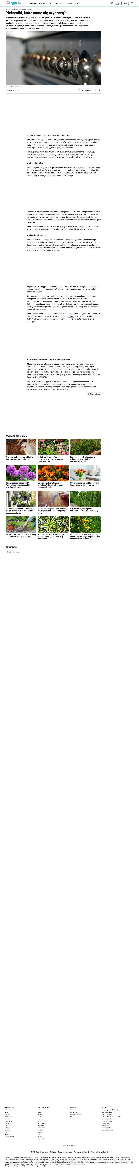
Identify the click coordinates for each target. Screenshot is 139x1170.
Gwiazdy (7, 1125)
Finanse (7, 1119)
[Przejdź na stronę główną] (8, 5)
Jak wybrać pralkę (107, 1114)
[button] (117, 3)
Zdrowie (7, 1128)
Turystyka (40, 1119)
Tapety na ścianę (107, 1123)
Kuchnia (59, 3)
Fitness (40, 1132)
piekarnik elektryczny (61, 167)
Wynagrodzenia (9, 1137)
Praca (6, 1132)
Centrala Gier (41, 1139)
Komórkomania (42, 1125)
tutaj (43, 1166)
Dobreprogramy (42, 1123)
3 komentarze (85, 90)
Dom (39, 1110)
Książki (40, 1112)
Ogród (50, 3)
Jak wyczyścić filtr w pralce (109, 1119)
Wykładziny (105, 1125)
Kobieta (7, 1123)
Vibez (71, 1116)
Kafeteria (40, 1121)
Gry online (40, 1137)
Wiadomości (8, 1110)
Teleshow (7, 1130)
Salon (78, 3)
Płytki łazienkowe (107, 1121)
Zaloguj (125, 3)
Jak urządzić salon (107, 1130)
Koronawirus (73, 1112)
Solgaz (71, 316)
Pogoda (7, 1134)
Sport (6, 1112)
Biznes (7, 1114)
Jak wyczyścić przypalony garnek (111, 1116)
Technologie (8, 1116)
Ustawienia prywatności (99, 1152)
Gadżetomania (42, 1128)
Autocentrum (73, 1110)
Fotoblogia (41, 1130)
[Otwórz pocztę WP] (111, 3)
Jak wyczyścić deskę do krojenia (111, 1110)
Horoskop (40, 1116)
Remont (42, 3)
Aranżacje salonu (107, 1128)
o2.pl (39, 1134)
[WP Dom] (20, 3)
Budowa (33, 3)
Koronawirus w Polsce (76, 1114)
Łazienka (69, 3)
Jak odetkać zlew (107, 1112)
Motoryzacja (8, 1121)
